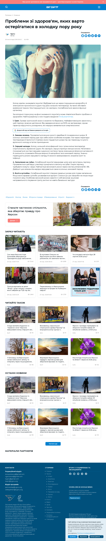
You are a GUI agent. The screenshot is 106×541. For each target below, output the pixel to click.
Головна (8, 15)
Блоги (48, 499)
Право (50, 486)
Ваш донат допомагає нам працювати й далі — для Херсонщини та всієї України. (53, 2)
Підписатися (75, 498)
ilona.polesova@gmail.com (14, 474)
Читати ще (53, 444)
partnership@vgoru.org (13, 487)
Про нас (49, 507)
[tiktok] (86, 475)
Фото (50, 489)
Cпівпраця (50, 519)
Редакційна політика (53, 512)
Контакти (49, 510)
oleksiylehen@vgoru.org (14, 490)
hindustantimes (66, 117)
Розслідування (53, 484)
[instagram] (74, 475)
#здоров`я (70, 197)
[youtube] (78, 475)
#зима (25, 197)
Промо (50, 494)
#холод (18, 197)
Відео (48, 502)
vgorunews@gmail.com (13, 476)
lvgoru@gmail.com (12, 479)
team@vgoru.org (11, 481)
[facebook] (70, 475)
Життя (50, 497)
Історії (50, 476)
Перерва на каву (54, 492)
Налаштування (95, 536)
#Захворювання (50, 197)
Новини (17, 15)
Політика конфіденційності (52, 516)
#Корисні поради (36, 197)
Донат (12, 221)
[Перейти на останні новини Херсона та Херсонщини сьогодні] (52, 7)
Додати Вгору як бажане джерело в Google (32, 130)
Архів (48, 504)
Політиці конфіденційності (86, 533)
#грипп (61, 197)
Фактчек (51, 481)
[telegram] (82, 475)
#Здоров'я (10, 197)
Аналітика (51, 479)
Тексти (48, 474)
